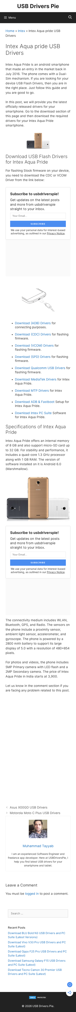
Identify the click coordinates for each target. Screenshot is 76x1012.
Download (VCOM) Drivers (34, 345)
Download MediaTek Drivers (35, 379)
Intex (21, 31)
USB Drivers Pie (38, 6)
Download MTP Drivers (32, 390)
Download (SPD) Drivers (33, 357)
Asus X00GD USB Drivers (28, 807)
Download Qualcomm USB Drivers (40, 368)
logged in (32, 893)
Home (10, 31)
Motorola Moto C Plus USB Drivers (35, 813)
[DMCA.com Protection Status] (38, 998)
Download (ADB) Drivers (33, 323)
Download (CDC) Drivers (33, 334)
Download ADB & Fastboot (34, 402)
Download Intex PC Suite (34, 413)
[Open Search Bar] (70, 17)
